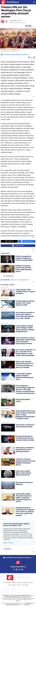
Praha (12, 280)
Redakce (13, 582)
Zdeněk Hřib (6, 280)
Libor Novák (10, 542)
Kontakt (19, 582)
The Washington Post (23, 280)
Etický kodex (6, 582)
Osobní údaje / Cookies (14, 585)
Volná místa (25, 585)
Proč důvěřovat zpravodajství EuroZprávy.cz (16, 54)
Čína (15, 280)
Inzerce (30, 582)
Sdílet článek (30, 26)
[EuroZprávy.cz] (11, 2)
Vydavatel (25, 582)
